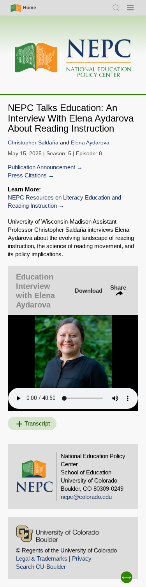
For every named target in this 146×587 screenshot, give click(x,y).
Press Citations (27, 175)
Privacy (81, 558)
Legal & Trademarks (41, 558)
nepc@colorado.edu (86, 496)
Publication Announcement (41, 167)
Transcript (37, 423)
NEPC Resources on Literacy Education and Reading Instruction (64, 201)
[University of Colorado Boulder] (57, 533)
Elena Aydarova (90, 143)
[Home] (73, 58)
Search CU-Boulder (41, 566)
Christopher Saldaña (33, 143)
